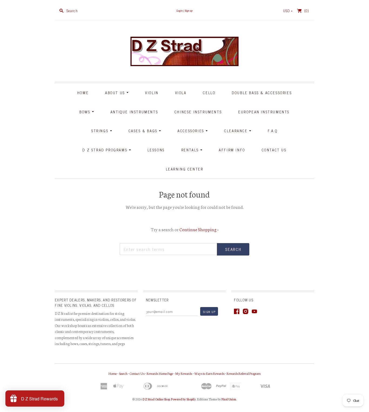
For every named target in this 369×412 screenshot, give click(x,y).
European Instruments (264, 112)
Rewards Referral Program (244, 373)
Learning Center (184, 169)
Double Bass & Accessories (262, 93)
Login (179, 10)
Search (123, 373)
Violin (152, 93)
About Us (115, 93)
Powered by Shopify (183, 399)
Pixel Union (229, 399)
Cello (209, 93)
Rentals (190, 150)
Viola (181, 93)
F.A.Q (273, 131)
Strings (100, 131)
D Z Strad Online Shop (156, 399)
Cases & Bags (144, 131)
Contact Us (274, 150)
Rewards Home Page (160, 373)
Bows (85, 112)
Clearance (236, 131)
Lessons (156, 150)
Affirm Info (232, 150)
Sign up (189, 10)
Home (83, 93)
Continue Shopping (199, 229)
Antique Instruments (134, 112)
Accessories (191, 131)
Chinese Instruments (198, 112)
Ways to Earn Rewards (209, 373)
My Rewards (183, 373)
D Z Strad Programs (105, 150)
